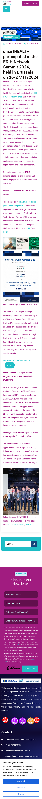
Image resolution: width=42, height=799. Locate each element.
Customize (21, 787)
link (18, 645)
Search (34, 544)
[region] (21, 779)
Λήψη (9, 365)
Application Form (30, 3)
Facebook (12, 524)
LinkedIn (20, 524)
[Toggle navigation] (6, 9)
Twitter (28, 524)
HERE (29, 228)
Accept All (21, 781)
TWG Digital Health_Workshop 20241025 (16, 360)
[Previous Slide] (9, 491)
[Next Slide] (32, 491)
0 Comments (32, 43)
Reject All (21, 794)
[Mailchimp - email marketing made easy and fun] (13, 669)
